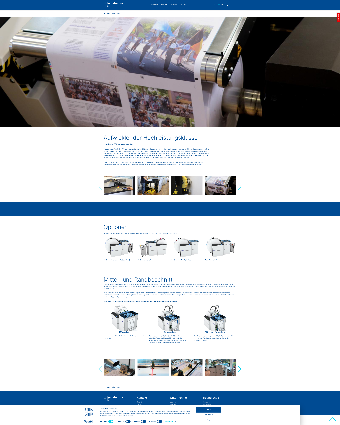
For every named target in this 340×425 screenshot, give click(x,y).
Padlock (228, 5)
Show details (169, 421)
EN (222, 5)
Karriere (184, 5)
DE (219, 5)
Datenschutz (207, 404)
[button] (239, 186)
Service (164, 5)
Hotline (139, 404)
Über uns (173, 402)
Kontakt (174, 5)
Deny (208, 420)
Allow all (208, 409)
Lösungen (154, 5)
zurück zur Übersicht (113, 13)
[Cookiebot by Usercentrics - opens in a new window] (88, 421)
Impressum (206, 402)
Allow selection (208, 414)
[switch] (128, 421)
